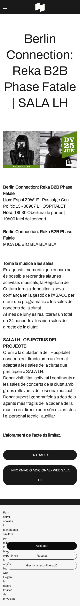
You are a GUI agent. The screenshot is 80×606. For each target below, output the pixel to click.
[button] (5, 7)
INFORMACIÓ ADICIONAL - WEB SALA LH (40, 475)
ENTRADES (40, 455)
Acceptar (42, 545)
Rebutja (42, 555)
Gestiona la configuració (41, 565)
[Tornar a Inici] (40, 7)
